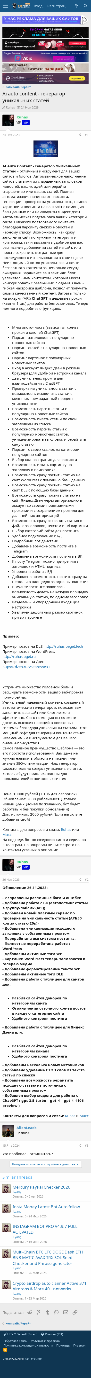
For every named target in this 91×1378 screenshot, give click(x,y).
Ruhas (10, 107)
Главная (79, 1345)
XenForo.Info (33, 1358)
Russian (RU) (53, 1334)
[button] (5, 6)
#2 (87, 880)
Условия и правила (45, 1341)
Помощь (63, 1345)
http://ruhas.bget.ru (19, 656)
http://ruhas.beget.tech (63, 646)
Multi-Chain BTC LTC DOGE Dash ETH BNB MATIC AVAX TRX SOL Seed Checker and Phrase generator (48, 1257)
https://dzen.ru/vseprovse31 (26, 666)
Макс (6, 834)
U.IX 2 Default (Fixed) (22, 1334)
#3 (87, 1146)
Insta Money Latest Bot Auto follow (46, 1206)
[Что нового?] (76, 5)
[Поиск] (85, 5)
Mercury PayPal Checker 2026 (41, 1187)
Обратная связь (15, 1341)
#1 (87, 135)
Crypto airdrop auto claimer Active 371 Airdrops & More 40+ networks (50, 1286)
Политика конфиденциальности (28, 1345)
